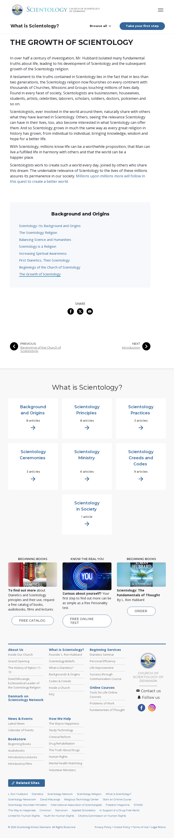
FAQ (51, 694)
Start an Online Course (117, 799)
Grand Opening (18, 661)
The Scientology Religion (38, 232)
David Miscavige (50, 799)
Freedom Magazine (118, 804)
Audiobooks (16, 750)
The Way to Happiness (64, 723)
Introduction (131, 347)
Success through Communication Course (105, 676)
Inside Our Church (20, 654)
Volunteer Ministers (62, 770)
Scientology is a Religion (37, 246)
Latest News (16, 723)
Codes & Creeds (60, 681)
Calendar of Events (21, 730)
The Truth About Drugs (64, 750)
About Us (15, 650)
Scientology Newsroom (22, 799)
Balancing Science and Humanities (45, 239)
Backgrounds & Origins (64, 674)
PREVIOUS (28, 343)
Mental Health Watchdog (65, 763)
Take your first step (142, 26)
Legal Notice (158, 827)
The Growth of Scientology (40, 274)
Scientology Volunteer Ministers (27, 804)
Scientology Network (60, 794)
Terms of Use (140, 827)
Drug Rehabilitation (62, 743)
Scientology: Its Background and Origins (50, 225)
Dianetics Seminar (102, 654)
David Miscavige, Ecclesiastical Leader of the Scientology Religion (24, 683)
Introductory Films (20, 764)
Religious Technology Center (81, 799)
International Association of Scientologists (76, 804)
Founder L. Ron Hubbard (65, 654)
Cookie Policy (122, 827)
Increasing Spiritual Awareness (43, 253)
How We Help (60, 719)
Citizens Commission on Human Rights (102, 815)
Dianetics (37, 794)
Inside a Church (59, 688)
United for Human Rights (24, 815)
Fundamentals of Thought (107, 710)
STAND (138, 804)
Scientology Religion (89, 794)
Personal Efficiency (102, 661)
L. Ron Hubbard (18, 794)
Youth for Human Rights (59, 815)
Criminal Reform (60, 737)
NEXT (136, 343)
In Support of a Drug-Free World (119, 810)
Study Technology (61, 730)
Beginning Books (19, 744)
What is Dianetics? (61, 668)
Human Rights (58, 757)
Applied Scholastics (83, 810)
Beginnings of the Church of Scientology (49, 267)
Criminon (45, 810)
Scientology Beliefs (62, 661)
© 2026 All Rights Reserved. (42, 827)
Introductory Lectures (22, 757)
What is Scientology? (34, 26)
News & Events (20, 719)
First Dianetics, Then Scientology (44, 260)
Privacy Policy (103, 827)
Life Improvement (102, 668)
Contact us (150, 691)
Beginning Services (105, 650)
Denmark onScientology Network (26, 698)
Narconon (61, 810)
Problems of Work (102, 703)
